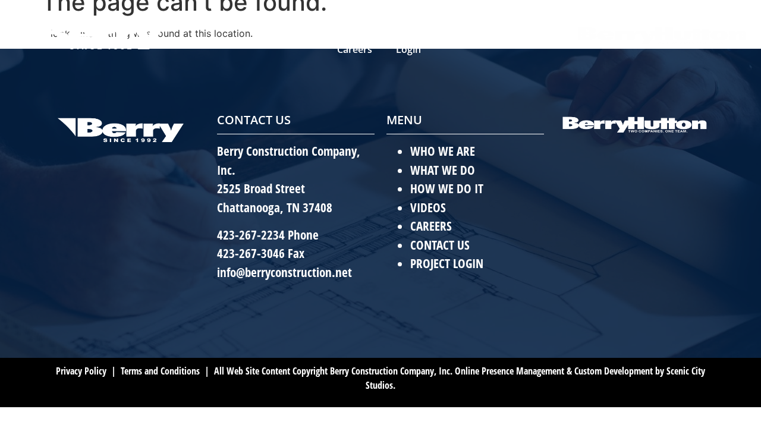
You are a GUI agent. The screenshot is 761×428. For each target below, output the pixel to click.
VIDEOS (428, 207)
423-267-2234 (251, 234)
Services (364, 22)
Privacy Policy (81, 370)
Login (408, 49)
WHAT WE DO (442, 170)
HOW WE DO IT (446, 188)
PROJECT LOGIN (446, 263)
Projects (437, 22)
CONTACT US (440, 245)
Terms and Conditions (159, 370)
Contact (509, 22)
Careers (354, 49)
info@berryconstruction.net (284, 272)
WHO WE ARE (442, 151)
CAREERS (431, 226)
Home (245, 22)
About (296, 22)
